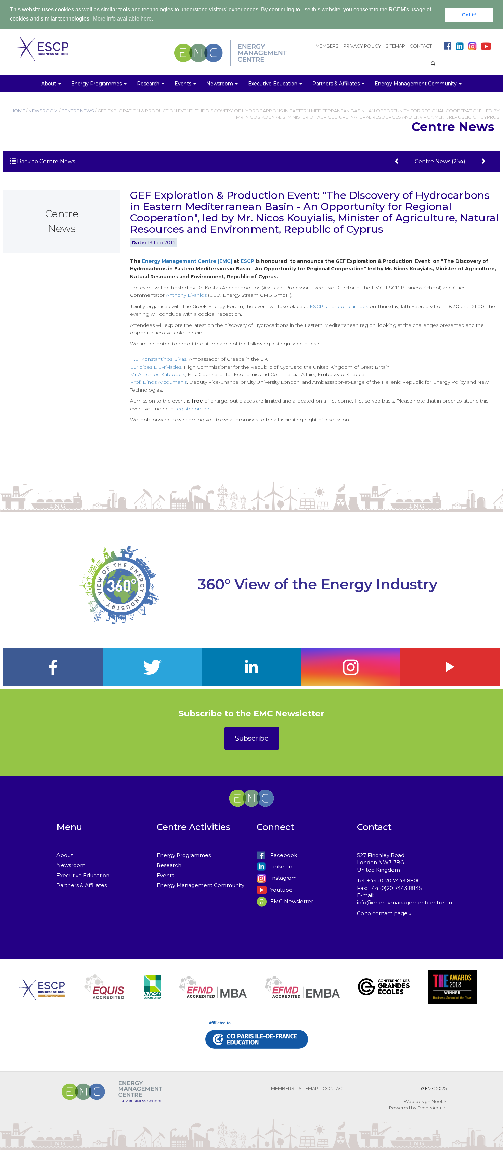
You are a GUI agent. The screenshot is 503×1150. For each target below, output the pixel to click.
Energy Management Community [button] (416, 83)
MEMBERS (327, 46)
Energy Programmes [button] (97, 83)
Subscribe (252, 738)
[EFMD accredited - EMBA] (302, 995)
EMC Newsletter (291, 901)
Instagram (283, 877)
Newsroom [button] (220, 83)
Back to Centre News (45, 161)
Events (165, 875)
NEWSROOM (43, 110)
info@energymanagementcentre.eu (404, 902)
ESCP (247, 261)
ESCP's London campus (339, 306)
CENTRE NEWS (77, 110)
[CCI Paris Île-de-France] (256, 1043)
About (64, 855)
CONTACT (421, 46)
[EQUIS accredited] (104, 995)
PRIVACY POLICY (362, 46)
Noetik (439, 1101)
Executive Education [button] (273, 83)
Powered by (402, 1107)
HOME (18, 110)
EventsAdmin (432, 1107)
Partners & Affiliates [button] (336, 83)
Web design (417, 1101)
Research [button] (149, 83)
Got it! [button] (469, 14)
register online (192, 409)
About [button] (49, 83)
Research (169, 865)
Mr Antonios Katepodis (157, 374)
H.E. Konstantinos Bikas (158, 359)
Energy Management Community (200, 885)
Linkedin (280, 866)
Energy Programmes (184, 855)
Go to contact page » (384, 913)
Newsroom (71, 865)
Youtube (281, 889)
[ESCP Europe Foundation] (42, 995)
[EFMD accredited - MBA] (213, 995)
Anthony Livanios (186, 295)
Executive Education (82, 875)
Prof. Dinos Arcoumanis (158, 382)
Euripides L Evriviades (155, 367)
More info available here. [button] (123, 19)
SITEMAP (395, 46)
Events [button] (184, 83)
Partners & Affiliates (81, 885)
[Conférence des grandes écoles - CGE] (384, 995)
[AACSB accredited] (152, 995)
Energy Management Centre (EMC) (187, 261)
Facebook (283, 855)
